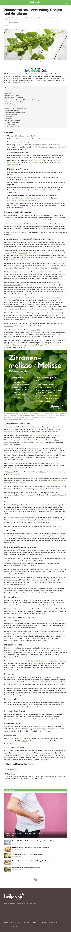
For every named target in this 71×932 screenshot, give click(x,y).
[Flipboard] (42, 70)
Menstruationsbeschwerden (28, 200)
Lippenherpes (11, 165)
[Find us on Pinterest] (10, 926)
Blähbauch (51, 247)
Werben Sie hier (8, 922)
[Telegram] (35, 70)
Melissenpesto (11, 124)
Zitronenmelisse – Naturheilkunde (14, 102)
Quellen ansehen (13, 22)
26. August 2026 (17, 869)
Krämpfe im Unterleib (18, 483)
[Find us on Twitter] (7, 926)
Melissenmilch (9, 118)
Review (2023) (19, 468)
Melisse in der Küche (11, 114)
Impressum (18, 922)
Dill (37, 661)
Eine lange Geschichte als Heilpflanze (16, 108)
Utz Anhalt (21, 20)
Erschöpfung (8, 431)
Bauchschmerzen (51, 455)
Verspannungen (44, 309)
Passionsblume (38, 442)
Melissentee (8, 116)
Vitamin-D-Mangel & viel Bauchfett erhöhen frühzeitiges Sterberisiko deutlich (26, 833)
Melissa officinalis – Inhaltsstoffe (14, 98)
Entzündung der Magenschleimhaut (21, 518)
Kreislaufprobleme (12, 474)
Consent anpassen (54, 922)
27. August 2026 (10, 835)
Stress (36, 160)
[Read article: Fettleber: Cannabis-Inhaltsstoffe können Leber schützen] (7, 855)
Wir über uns (36, 922)
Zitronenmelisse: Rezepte (12, 120)
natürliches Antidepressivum (38, 435)
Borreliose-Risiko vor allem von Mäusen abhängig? (26, 867)
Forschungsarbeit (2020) (32, 332)
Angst (54, 160)
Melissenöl (8, 104)
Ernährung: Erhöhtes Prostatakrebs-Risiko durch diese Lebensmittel (30, 847)
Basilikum (10, 739)
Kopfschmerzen (12, 200)
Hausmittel (10, 472)
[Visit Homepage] (35, 2)
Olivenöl (24, 741)
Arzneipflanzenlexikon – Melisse (18, 259)
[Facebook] (25, 70)
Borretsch (42, 661)
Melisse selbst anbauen (12, 110)
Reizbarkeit (23, 253)
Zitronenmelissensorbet (13, 126)
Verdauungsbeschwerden (35, 162)
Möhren (22, 726)
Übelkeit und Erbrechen (31, 309)
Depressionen (11, 162)
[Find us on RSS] (16, 926)
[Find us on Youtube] (13, 926)
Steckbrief (8, 93)
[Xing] (38, 70)
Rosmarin (63, 661)
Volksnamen (8, 106)
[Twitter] (28, 70)
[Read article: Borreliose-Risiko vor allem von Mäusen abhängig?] (7, 869)
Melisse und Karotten (13, 122)
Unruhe (31, 160)
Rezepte (44, 922)
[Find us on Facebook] (4, 926)
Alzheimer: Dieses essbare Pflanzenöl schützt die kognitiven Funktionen (31, 861)
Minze (20, 684)
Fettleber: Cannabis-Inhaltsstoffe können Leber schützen (27, 854)
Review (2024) (11, 272)
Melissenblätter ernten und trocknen (15, 112)
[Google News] (45, 70)
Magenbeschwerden (35, 448)
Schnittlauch (31, 661)
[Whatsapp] (32, 70)
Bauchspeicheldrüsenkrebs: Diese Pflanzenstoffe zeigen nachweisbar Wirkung (33, 841)
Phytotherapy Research (52, 345)
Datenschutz (27, 922)
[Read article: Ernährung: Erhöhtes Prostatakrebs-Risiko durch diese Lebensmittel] (7, 849)
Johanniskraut (8, 442)
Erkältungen (42, 472)
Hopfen (22, 442)
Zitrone (21, 753)
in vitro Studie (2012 (56, 313)
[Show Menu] (5, 2)
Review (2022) (35, 330)
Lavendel (28, 442)
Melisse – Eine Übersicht (12, 95)
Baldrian (56, 440)
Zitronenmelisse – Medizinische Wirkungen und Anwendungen (22, 100)
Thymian (54, 661)
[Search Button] (66, 2)
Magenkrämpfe (23, 255)
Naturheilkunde (16, 198)
